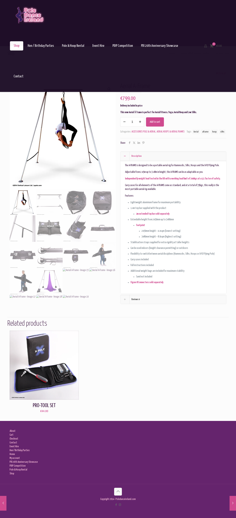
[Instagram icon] (120, 505)
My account (15, 458)
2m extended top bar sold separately (152, 214)
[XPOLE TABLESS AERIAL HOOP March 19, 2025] (3, 503)
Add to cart (155, 122)
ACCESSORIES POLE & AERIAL (143, 131)
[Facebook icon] (116, 505)
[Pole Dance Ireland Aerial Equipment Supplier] (29, 15)
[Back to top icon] (118, 492)
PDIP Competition (18, 466)
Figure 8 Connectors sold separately (147, 282)
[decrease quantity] (124, 122)
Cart (11, 435)
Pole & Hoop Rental (18, 469)
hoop (214, 132)
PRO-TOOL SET (44, 405)
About (12, 431)
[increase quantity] (140, 122)
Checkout (14, 439)
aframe (205, 132)
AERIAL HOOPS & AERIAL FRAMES (171, 131)
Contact (13, 442)
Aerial (196, 132)
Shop (12, 473)
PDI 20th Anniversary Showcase (24, 462)
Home (12, 454)
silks (222, 132)
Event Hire (14, 446)
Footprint (140, 225)
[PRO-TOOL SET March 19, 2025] (233, 503)
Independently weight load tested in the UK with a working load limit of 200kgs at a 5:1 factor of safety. (172, 178)
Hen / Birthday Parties (20, 450)
